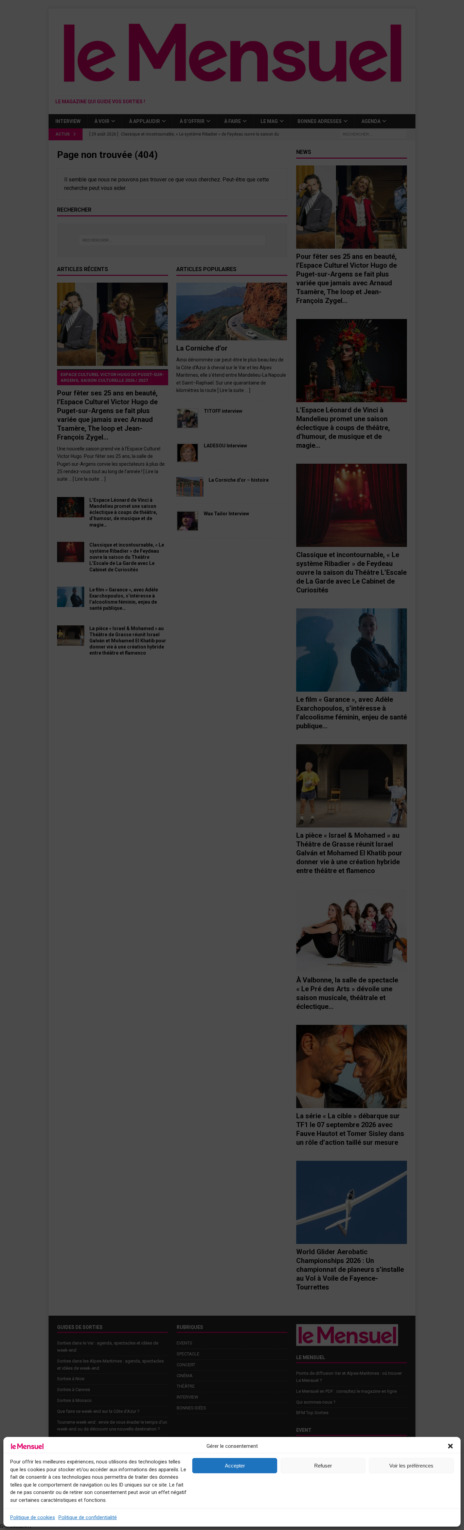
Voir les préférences (411, 1466)
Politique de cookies (32, 1517)
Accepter (235, 1466)
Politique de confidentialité (87, 1517)
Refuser (323, 1466)
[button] (450, 1446)
